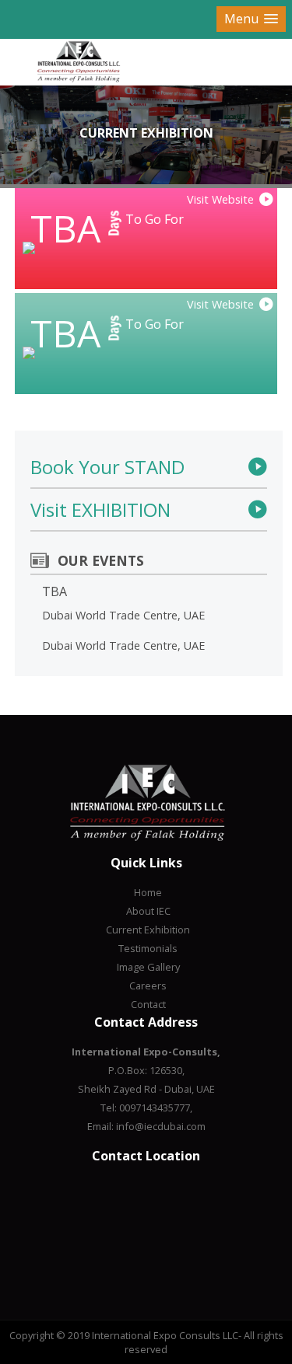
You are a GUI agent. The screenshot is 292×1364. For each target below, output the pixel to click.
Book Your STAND (107, 467)
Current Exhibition (148, 930)
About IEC (148, 911)
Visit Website (220, 199)
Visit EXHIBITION (100, 509)
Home (148, 892)
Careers (148, 985)
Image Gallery (148, 967)
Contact (148, 1004)
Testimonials (148, 948)
